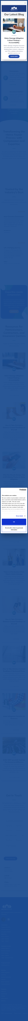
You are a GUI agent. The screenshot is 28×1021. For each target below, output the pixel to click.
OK (14, 521)
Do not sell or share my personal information (14, 528)
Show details (19, 516)
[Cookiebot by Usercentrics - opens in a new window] (19, 490)
